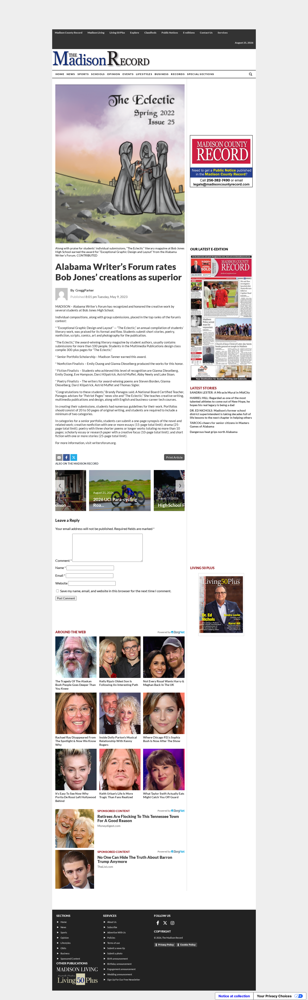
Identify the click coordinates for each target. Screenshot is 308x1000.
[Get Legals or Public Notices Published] (221, 186)
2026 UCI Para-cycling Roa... (115, 502)
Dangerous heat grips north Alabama (213, 432)
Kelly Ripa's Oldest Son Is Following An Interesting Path (118, 683)
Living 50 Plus (117, 32)
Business (162, 74)
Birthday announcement (119, 963)
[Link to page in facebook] (66, 457)
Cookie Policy (187, 944)
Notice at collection (234, 996)
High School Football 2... (181, 505)
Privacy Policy (166, 944)
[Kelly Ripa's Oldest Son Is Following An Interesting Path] (120, 657)
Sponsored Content (70, 958)
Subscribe (112, 927)
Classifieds (150, 32)
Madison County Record (68, 32)
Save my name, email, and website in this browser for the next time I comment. (115, 591)
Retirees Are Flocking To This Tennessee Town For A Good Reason (138, 820)
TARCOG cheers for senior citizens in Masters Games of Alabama (219, 424)
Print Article (174, 457)
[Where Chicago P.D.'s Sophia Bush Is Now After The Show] (163, 713)
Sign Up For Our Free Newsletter (123, 979)
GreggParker (84, 290)
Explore (134, 32)
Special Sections (200, 74)
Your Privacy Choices (274, 996)
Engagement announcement (121, 969)
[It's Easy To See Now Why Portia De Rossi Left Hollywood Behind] (76, 769)
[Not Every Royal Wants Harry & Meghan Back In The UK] (163, 657)
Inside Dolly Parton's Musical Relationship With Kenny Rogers (118, 741)
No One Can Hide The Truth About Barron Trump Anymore (134, 861)
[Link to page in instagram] (172, 923)
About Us (111, 922)
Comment (63, 560)
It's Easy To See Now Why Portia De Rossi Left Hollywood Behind (75, 797)
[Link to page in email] (59, 457)
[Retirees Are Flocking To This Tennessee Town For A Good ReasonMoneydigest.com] (74, 828)
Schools (98, 74)
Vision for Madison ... (49, 505)
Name (60, 568)
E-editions (189, 32)
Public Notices (170, 32)
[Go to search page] (250, 74)
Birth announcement (117, 958)
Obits (63, 948)
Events (128, 74)
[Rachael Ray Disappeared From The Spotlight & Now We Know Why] (76, 713)
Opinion (113, 74)
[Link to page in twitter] (73, 457)
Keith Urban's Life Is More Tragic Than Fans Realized (116, 795)
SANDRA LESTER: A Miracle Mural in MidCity (220, 392)
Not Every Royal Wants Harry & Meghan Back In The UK (163, 683)
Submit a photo (114, 953)
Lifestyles (144, 74)
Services (223, 32)
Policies (111, 937)
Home (60, 74)
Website (61, 583)
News (71, 74)
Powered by (164, 810)
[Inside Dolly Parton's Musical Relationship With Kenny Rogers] (120, 713)
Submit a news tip (116, 948)
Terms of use (113, 943)
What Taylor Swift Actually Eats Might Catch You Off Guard (163, 795)
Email (60, 575)
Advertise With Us (116, 932)
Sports (83, 74)
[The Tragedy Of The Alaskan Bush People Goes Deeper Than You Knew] (76, 657)
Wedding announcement (119, 974)
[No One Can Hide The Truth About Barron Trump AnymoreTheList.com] (74, 869)
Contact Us (206, 32)
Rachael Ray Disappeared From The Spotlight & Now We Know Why (75, 741)
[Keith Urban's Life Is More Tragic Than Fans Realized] (120, 769)
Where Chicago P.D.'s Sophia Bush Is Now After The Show (161, 739)
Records (178, 74)
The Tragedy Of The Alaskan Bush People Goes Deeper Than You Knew (75, 684)
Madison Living (96, 32)
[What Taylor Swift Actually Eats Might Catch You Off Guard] (163, 769)
